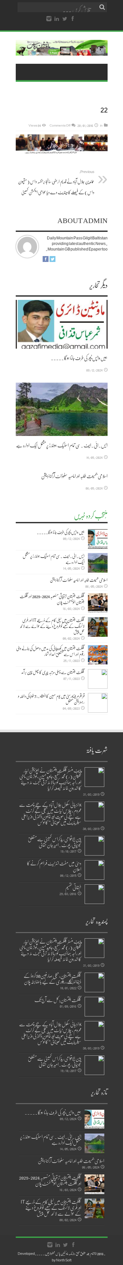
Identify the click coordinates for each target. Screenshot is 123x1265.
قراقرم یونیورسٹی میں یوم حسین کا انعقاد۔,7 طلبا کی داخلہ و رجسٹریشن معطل (51, 699)
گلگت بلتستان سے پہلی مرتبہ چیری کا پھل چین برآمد (53, 672)
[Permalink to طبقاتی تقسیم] (94, 894)
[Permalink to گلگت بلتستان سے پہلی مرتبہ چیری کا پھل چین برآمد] (98, 679)
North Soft (64, 1260)
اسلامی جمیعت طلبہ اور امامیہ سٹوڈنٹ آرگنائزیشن (74, 476)
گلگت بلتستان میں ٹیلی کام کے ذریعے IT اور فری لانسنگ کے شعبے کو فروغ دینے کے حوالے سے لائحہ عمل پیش (52, 626)
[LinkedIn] (56, 19)
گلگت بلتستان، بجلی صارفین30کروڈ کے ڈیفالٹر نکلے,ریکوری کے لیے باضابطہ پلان (52, 978)
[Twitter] (64, 19)
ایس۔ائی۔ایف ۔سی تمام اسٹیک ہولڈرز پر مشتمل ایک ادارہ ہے (62, 445)
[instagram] (49, 19)
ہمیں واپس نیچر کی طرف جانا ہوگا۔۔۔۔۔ (79, 358)
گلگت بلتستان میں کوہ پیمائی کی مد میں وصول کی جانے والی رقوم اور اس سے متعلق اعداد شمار (50, 651)
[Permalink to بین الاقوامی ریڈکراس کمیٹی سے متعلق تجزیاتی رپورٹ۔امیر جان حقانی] (94, 846)
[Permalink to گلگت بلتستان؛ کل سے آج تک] (94, 1006)
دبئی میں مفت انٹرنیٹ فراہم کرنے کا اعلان (54, 866)
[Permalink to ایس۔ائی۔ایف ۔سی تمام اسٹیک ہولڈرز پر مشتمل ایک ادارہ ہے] (62, 409)
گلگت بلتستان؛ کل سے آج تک (57, 1000)
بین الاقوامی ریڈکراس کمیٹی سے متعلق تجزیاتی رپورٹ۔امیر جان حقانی (54, 842)
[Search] (103, 7)
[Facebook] (72, 19)
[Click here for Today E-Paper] (62, 48)
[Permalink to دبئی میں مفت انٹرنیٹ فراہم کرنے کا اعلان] (94, 870)
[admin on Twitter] (52, 259)
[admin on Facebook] (46, 259)
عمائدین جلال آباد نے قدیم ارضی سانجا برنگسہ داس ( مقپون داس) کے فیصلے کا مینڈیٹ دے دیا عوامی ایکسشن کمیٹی (56, 182)
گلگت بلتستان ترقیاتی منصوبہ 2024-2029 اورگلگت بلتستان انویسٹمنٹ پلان (52, 599)
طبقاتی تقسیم (73, 887)
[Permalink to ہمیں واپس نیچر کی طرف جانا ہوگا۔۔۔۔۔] (62, 324)
